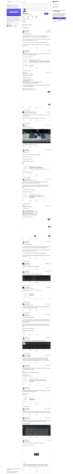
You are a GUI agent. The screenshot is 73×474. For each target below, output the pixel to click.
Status (14, 468)
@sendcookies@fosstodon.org (26, 14)
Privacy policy (8, 469)
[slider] (36, 140)
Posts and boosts (25, 27)
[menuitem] (36, 136)
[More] (50, 47)
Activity (23, 24)
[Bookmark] (43, 47)
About (12, 468)
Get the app (13, 471)
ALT (49, 104)
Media (27, 24)
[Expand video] (47, 142)
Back (24, 1)
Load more (36, 471)
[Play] (24, 142)
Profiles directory (17, 468)
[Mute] (26, 142)
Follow (46, 13)
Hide (49, 91)
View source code (12, 472)
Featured (30, 24)
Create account (59, 18)
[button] (36, 136)
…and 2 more (35, 144)
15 (22, 17)
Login (59, 20)
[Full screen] (49, 142)
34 (27, 17)
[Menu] (50, 14)
